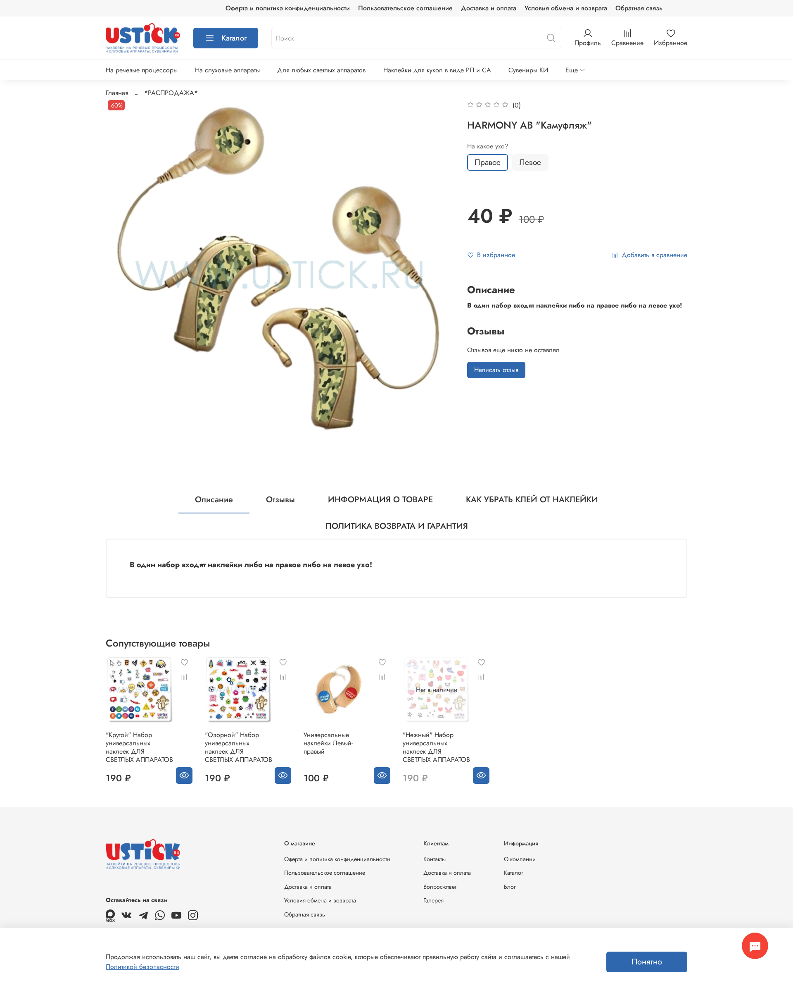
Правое (488, 162)
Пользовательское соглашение (405, 8)
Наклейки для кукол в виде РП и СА (437, 70)
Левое (530, 162)
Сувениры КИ (528, 70)
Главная (117, 93)
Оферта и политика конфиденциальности (288, 8)
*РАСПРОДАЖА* (171, 93)
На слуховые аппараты (227, 70)
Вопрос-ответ (439, 887)
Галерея (433, 900)
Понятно (647, 962)
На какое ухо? (487, 146)
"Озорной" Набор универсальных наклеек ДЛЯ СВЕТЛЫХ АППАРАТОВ (238, 747)
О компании (520, 859)
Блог (510, 887)
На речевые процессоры (142, 70)
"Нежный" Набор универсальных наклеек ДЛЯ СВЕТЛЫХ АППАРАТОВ (436, 747)
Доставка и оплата (488, 8)
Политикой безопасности (142, 966)
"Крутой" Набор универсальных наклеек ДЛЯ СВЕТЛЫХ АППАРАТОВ (139, 747)
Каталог (234, 38)
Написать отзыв (496, 370)
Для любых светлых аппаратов (321, 70)
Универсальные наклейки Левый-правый (328, 743)
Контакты (434, 859)
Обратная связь (638, 8)
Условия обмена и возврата (566, 8)
